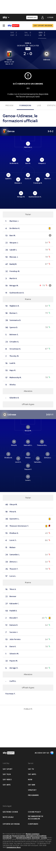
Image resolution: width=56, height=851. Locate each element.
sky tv (31, 769)
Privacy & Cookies (18, 836)
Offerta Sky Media (11, 824)
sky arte (7, 785)
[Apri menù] (4, 25)
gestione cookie (10, 812)
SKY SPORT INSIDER (43, 25)
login (50, 17)
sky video (7, 779)
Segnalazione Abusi (14, 847)
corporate (33, 824)
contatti (44, 838)
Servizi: (31, 763)
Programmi (33, 795)
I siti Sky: (6, 763)
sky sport (7, 769)
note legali (8, 817)
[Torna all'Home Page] (13, 25)
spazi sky (32, 790)
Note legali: (7, 806)
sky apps (32, 774)
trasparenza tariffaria (23, 838)
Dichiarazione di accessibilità (35, 817)
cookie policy (34, 812)
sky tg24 (7, 774)
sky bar (31, 785)
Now (30, 779)
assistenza (36, 838)
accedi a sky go (42, 753)
